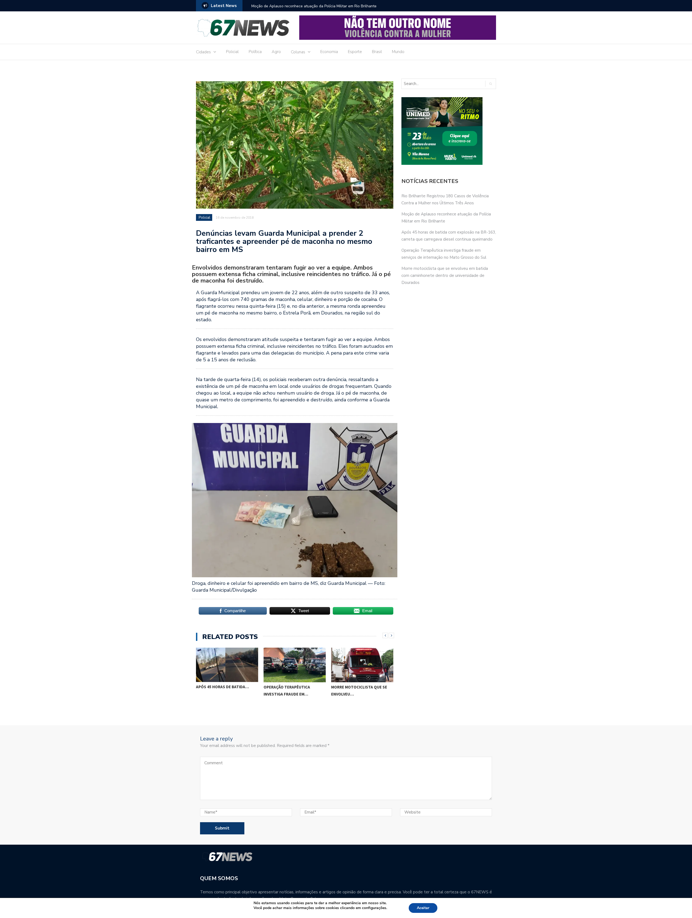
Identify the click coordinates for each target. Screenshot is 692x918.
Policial (232, 51)
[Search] (490, 84)
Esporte (355, 51)
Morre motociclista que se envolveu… (359, 690)
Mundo (398, 51)
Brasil (377, 51)
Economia (329, 51)
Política (255, 51)
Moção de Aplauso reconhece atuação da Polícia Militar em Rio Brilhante (314, 6)
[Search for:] (441, 84)
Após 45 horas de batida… (222, 686)
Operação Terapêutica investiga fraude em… (287, 690)
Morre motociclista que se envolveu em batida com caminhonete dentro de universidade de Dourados (444, 275)
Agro (276, 51)
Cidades (203, 52)
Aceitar (423, 907)
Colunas (298, 52)
